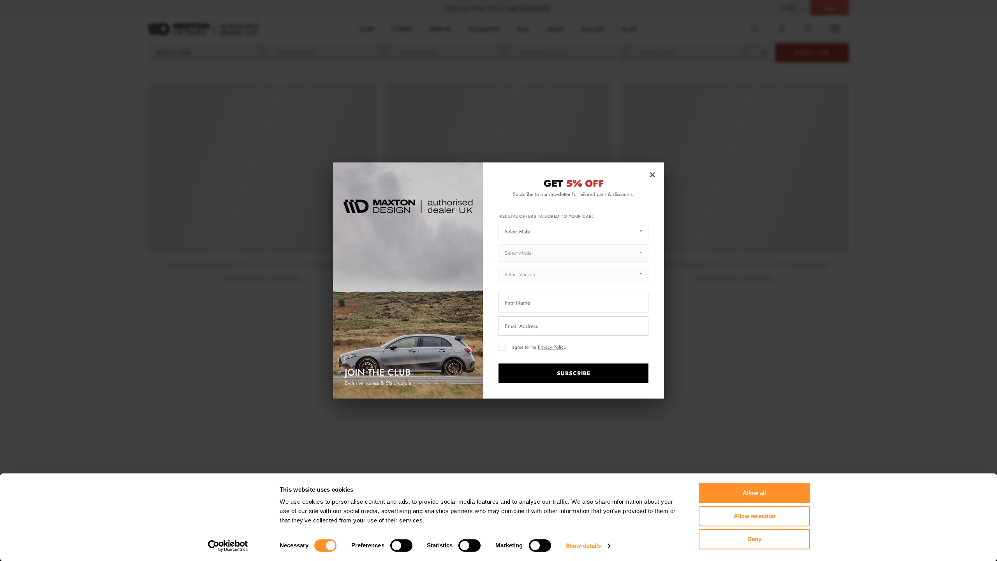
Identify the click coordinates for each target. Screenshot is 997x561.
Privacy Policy (551, 347)
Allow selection (754, 516)
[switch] (401, 545)
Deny (754, 539)
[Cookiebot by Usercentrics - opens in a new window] (228, 546)
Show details (583, 545)
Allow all (754, 492)
